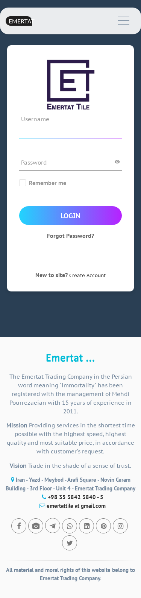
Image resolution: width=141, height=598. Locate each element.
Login (70, 215)
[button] (123, 21)
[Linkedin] (86, 525)
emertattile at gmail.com (76, 505)
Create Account (87, 275)
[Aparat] (35, 525)
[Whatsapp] (69, 525)
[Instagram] (120, 525)
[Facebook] (18, 525)
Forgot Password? (70, 235)
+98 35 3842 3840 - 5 (75, 497)
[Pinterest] (103, 525)
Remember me (47, 182)
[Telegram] (52, 525)
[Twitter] (69, 542)
